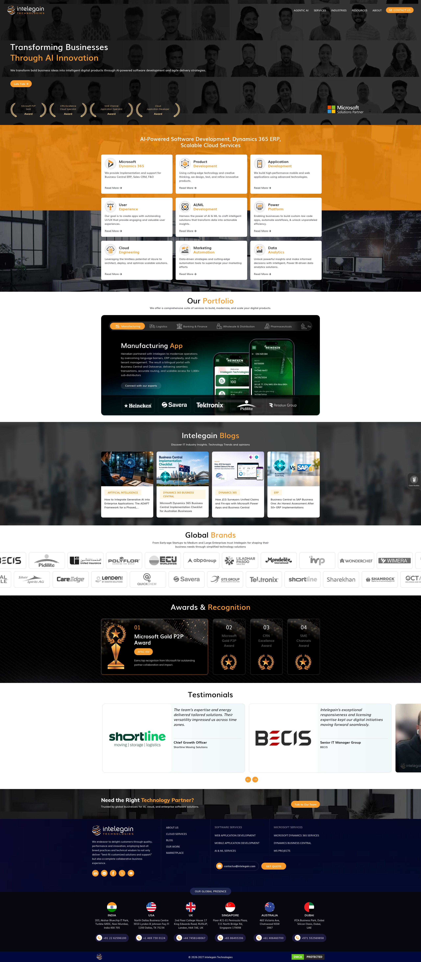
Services (320, 10)
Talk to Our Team (305, 804)
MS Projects (282, 850)
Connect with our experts (141, 385)
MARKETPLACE (175, 852)
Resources (359, 10)
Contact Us (401, 10)
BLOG (169, 840)
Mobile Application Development (237, 843)
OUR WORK (173, 846)
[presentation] (248, 779)
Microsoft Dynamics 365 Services (296, 835)
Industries (339, 10)
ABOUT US (172, 827)
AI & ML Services (225, 850)
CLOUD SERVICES (176, 834)
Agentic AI (301, 10)
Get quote (273, 866)
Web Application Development (235, 835)
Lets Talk (20, 84)
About (377, 10)
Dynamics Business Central (292, 843)
